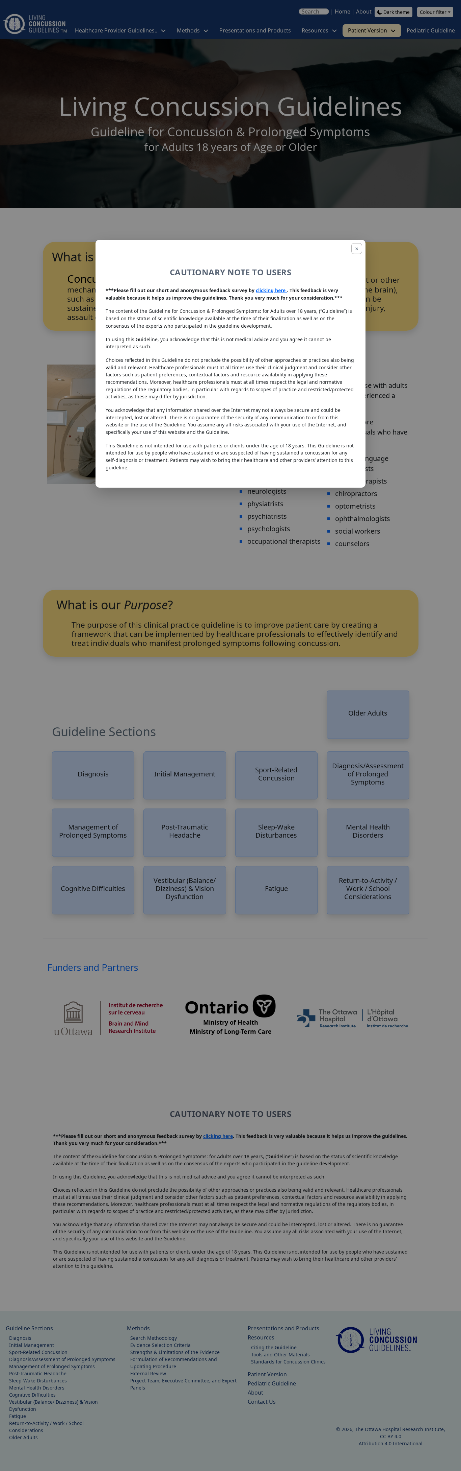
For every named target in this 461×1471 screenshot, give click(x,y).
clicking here (271, 290)
